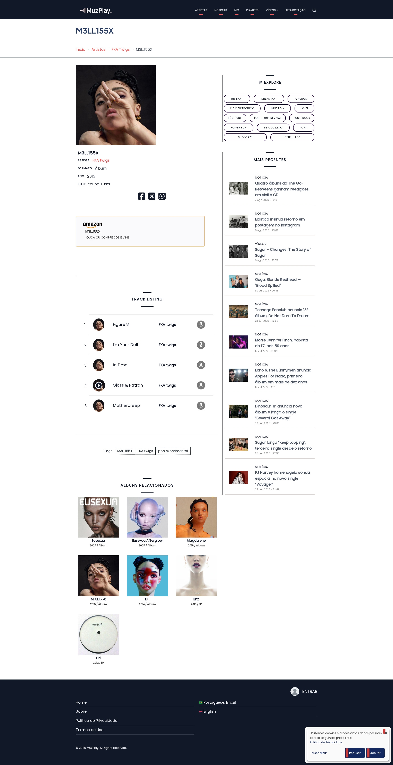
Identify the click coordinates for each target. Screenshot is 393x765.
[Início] (96, 10)
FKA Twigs (121, 49)
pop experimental (173, 451)
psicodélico (273, 127)
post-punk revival (267, 118)
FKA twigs (101, 160)
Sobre (81, 711)
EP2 (196, 599)
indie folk (278, 108)
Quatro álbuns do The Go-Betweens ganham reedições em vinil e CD (282, 189)
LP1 (147, 599)
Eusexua (98, 540)
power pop (238, 127)
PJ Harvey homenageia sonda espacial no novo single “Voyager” (282, 478)
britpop (236, 98)
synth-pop (292, 137)
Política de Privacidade (96, 720)
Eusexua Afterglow (147, 540)
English (209, 711)
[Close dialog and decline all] (386, 731)
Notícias (221, 10)
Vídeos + (272, 10)
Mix (236, 10)
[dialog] (348, 745)
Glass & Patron (128, 385)
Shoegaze (245, 137)
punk (303, 127)
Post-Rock (302, 118)
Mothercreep (126, 405)
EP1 (98, 658)
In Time (120, 365)
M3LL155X (124, 451)
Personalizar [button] (318, 753)
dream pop (268, 98)
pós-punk (235, 118)
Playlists (252, 10)
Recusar (355, 753)
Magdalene (196, 540)
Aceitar (375, 753)
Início (80, 49)
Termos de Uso (90, 729)
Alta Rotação (296, 10)
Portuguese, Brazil (219, 702)
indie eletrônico (242, 108)
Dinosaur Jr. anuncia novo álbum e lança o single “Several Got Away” (278, 412)
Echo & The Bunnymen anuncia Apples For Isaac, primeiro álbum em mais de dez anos (283, 376)
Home (81, 702)
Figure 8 (121, 324)
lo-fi (304, 108)
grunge (301, 98)
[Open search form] (314, 10)
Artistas (201, 10)
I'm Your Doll (125, 345)
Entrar (309, 691)
